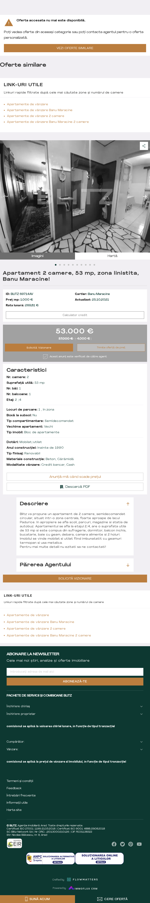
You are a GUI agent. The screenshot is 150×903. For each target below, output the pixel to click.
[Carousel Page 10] (94, 265)
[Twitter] (122, 844)
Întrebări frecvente (21, 795)
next (145, 196)
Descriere (34, 504)
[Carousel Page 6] (77, 265)
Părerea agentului (45, 565)
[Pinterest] (130, 844)
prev (5, 196)
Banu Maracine (92, 294)
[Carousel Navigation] (75, 196)
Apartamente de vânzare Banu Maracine (40, 110)
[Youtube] (139, 844)
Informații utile (17, 802)
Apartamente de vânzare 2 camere (35, 116)
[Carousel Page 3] (64, 265)
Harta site (14, 810)
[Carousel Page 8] (86, 265)
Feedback (14, 788)
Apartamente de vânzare (27, 104)
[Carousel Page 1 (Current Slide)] (55, 265)
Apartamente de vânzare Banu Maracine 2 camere (48, 122)
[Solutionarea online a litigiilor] (99, 858)
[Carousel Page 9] (90, 265)
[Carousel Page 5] (73, 265)
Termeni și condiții (20, 781)
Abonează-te (75, 681)
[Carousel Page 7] (81, 265)
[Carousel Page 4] (68, 265)
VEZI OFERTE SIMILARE (75, 48)
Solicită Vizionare (39, 348)
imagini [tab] (38, 256)
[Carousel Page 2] (60, 265)
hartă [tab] (113, 256)
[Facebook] (114, 844)
